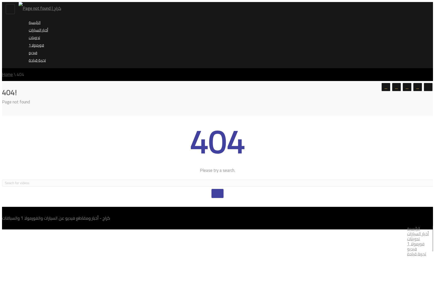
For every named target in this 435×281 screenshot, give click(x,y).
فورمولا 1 (36, 45)
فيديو (33, 52)
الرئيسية (35, 22)
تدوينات (34, 37)
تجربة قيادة (37, 60)
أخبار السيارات (38, 30)
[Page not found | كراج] (40, 8)
